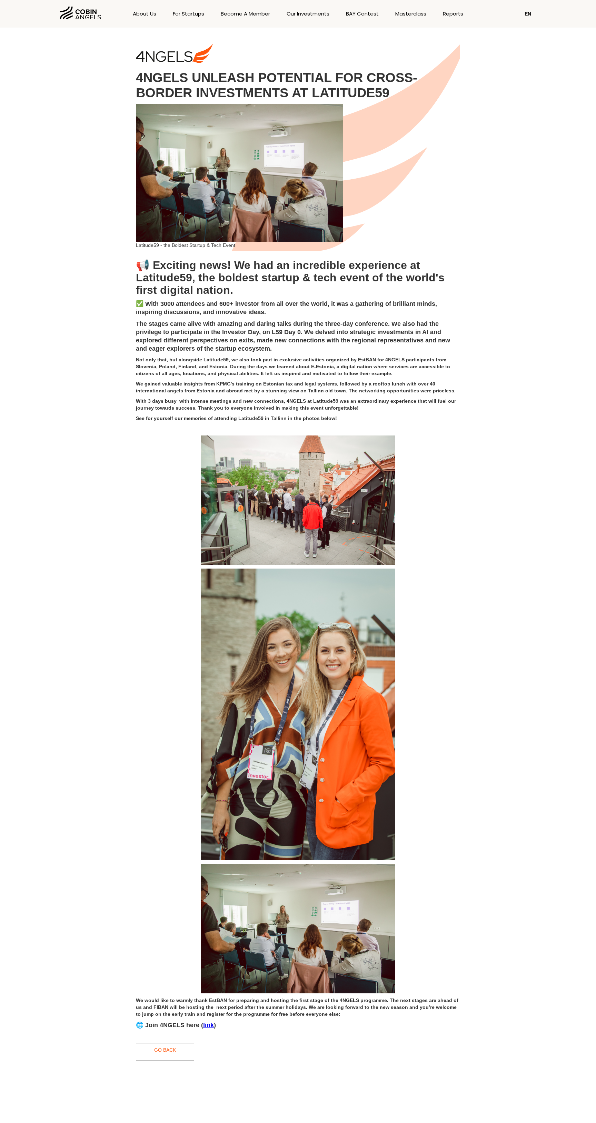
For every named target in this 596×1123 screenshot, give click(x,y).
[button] (527, 14)
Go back (165, 1050)
